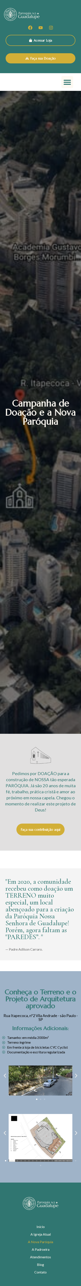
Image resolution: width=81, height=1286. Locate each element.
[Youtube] (41, 28)
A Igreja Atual (40, 1234)
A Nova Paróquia (40, 1242)
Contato (40, 1272)
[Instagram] (51, 28)
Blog (40, 1264)
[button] (67, 82)
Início (41, 1227)
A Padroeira (40, 1249)
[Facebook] (30, 28)
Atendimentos (40, 1257)
